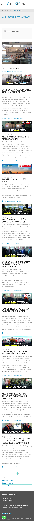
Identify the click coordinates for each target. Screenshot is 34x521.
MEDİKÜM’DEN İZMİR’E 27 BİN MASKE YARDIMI (16, 137)
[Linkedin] (7, 513)
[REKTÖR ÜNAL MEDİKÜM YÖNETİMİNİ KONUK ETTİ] (17, 209)
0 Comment (20, 71)
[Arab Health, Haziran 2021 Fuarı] (17, 169)
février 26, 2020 (7, 436)
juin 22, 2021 (6, 66)
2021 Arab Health (10, 68)
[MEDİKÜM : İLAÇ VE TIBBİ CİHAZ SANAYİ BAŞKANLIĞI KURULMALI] (17, 383)
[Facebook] (3, 513)
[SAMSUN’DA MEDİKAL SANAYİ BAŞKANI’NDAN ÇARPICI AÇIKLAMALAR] (17, 252)
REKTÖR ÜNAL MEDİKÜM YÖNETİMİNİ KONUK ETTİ (14, 220)
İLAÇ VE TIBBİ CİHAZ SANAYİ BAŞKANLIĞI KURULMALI (15, 309)
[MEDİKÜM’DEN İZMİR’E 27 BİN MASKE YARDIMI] (17, 126)
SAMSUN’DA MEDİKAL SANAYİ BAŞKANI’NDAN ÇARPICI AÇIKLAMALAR (16, 264)
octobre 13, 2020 (7, 217)
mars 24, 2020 (6, 260)
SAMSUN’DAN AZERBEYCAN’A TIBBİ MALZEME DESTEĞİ (16, 91)
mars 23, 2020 (6, 306)
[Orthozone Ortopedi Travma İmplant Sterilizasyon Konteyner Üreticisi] (17, 4)
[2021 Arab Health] (17, 53)
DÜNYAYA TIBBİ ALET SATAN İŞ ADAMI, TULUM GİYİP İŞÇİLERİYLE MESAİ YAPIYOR (16, 440)
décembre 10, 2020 (7, 88)
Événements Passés (12, 71)
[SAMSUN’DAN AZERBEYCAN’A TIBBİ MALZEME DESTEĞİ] (17, 79)
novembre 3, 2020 (7, 177)
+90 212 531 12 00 (7, 498)
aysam (5, 71)
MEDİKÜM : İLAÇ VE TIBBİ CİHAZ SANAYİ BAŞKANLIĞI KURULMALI (15, 396)
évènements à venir (12, 201)
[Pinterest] (5, 513)
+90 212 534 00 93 (7, 500)
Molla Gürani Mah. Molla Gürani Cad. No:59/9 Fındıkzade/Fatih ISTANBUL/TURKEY (15, 506)
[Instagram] (10, 513)
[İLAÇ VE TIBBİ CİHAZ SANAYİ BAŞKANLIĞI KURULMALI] (17, 298)
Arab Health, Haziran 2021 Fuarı (15, 180)
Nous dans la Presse (12, 118)
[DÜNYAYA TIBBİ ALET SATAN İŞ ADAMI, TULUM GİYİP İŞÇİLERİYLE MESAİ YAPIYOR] (17, 428)
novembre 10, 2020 (7, 134)
